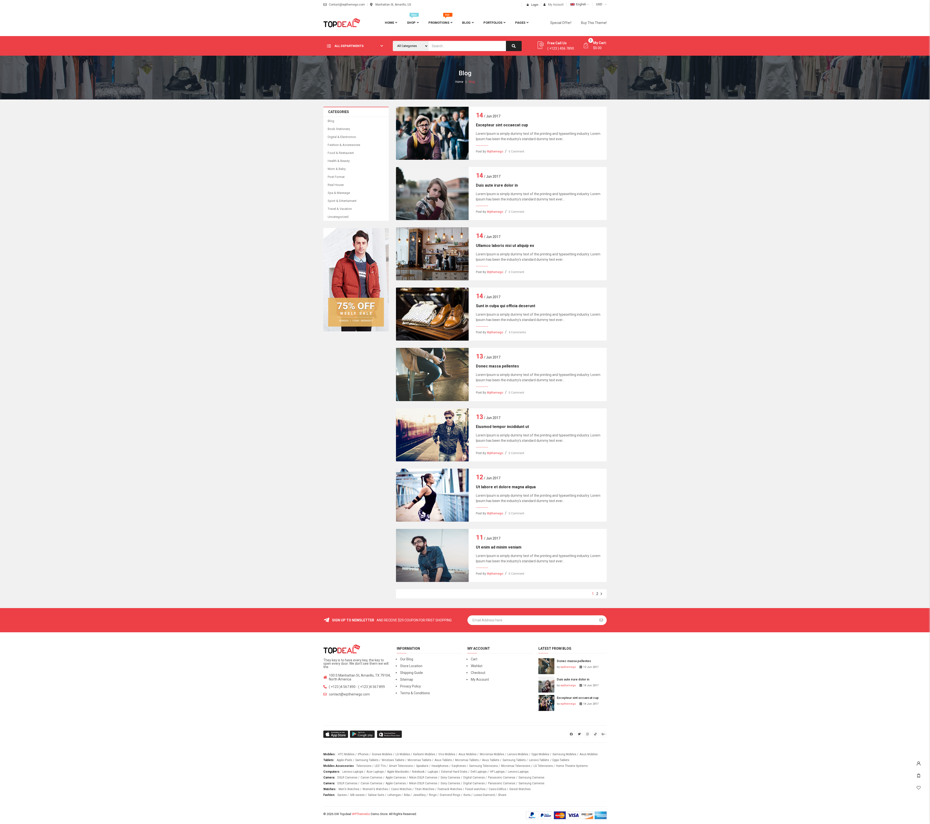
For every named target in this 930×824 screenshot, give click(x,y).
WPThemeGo (361, 814)
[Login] (918, 762)
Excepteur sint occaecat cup (502, 125)
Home (459, 82)
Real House (336, 185)
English (581, 4)
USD (599, 4)
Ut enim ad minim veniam (498, 547)
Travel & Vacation (340, 209)
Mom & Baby (337, 169)
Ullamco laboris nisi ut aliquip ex (505, 245)
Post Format (336, 177)
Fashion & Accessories (344, 145)
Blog (331, 121)
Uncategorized (338, 217)
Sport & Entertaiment (342, 201)
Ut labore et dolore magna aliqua (506, 487)
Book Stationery (339, 129)
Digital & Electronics (342, 137)
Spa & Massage (339, 193)
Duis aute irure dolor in (497, 185)
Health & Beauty (339, 161)
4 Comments (517, 332)
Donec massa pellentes (497, 366)
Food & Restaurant (341, 153)
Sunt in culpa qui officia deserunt (505, 306)
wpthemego (495, 151)
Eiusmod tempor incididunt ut (502, 426)
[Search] (514, 46)
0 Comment (516, 151)
